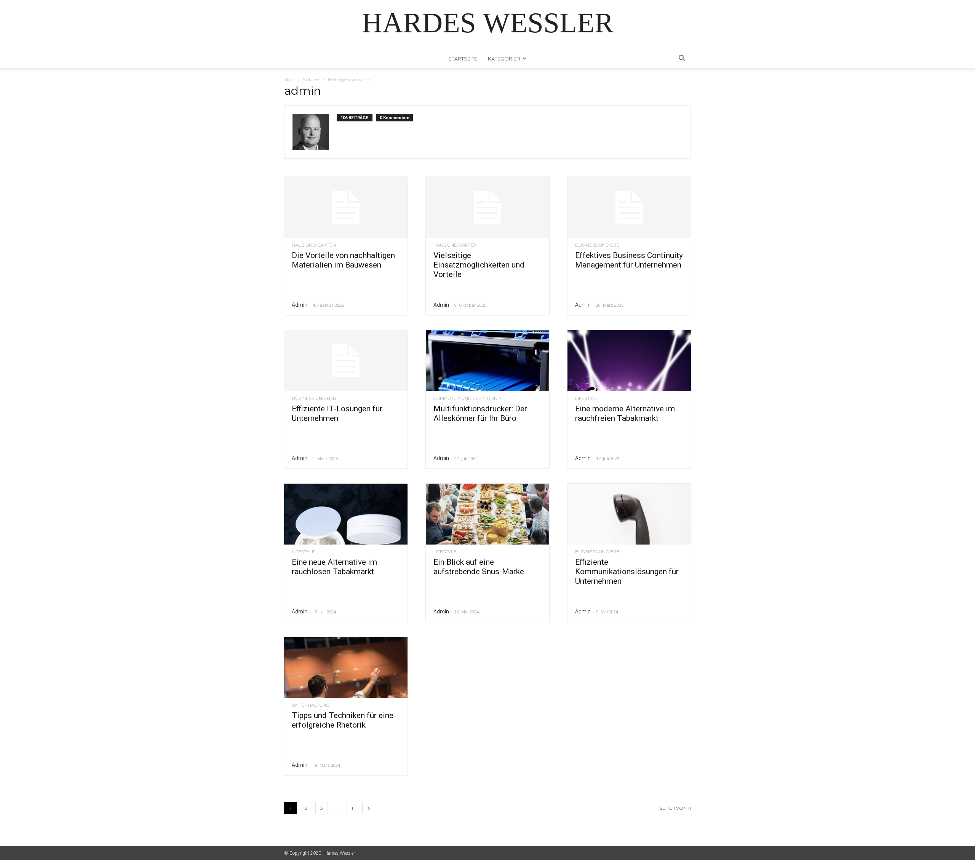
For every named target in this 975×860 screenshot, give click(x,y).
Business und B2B (597, 245)
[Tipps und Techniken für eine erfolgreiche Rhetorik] (346, 667)
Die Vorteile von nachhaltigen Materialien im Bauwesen (343, 260)
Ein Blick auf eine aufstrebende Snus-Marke (478, 566)
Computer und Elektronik (467, 398)
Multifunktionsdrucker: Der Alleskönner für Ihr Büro (480, 413)
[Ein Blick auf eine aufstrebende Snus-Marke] (487, 514)
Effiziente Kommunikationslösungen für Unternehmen (627, 571)
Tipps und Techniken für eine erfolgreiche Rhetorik (342, 720)
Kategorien (504, 59)
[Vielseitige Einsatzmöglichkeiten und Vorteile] (487, 207)
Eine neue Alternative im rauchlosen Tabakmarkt (334, 566)
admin (299, 305)
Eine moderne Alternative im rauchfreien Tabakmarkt (625, 413)
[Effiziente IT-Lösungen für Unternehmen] (346, 360)
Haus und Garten (314, 245)
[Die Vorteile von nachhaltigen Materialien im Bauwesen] (346, 207)
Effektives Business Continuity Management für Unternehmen (629, 260)
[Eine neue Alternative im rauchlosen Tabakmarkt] (346, 514)
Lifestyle (586, 398)
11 (353, 808)
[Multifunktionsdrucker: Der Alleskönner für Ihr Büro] (487, 360)
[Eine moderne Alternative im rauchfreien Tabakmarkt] (629, 360)
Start (289, 79)
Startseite (462, 59)
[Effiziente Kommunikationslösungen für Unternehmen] (629, 514)
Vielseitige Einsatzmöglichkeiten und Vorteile (478, 265)
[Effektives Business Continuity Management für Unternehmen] (629, 207)
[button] (682, 59)
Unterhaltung (310, 705)
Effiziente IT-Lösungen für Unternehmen (337, 413)
